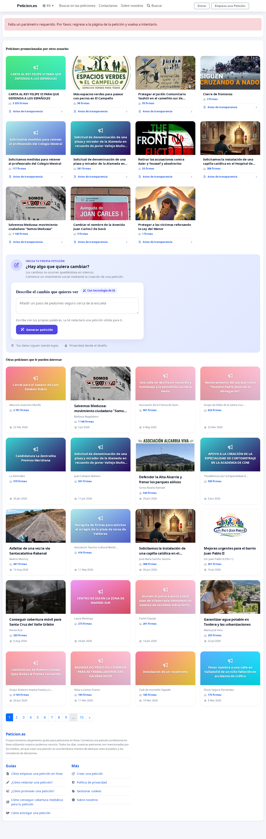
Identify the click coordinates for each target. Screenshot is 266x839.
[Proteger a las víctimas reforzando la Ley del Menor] (165, 217)
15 (82, 717)
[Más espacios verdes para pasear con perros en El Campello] (101, 86)
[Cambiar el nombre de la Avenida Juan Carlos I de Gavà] (101, 217)
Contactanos (108, 5)
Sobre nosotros (132, 5)
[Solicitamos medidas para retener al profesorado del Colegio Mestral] (36, 151)
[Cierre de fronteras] (230, 84)
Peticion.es (27, 6)
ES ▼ (50, 5)
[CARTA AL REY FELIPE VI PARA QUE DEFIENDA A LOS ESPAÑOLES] (36, 86)
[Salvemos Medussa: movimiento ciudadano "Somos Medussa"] (36, 217)
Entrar (202, 5)
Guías (11, 765)
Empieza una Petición (230, 5)
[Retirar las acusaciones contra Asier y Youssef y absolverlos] (165, 151)
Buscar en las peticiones (77, 5)
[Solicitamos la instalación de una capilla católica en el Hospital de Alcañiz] (230, 151)
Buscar (156, 5)
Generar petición (39, 329)
